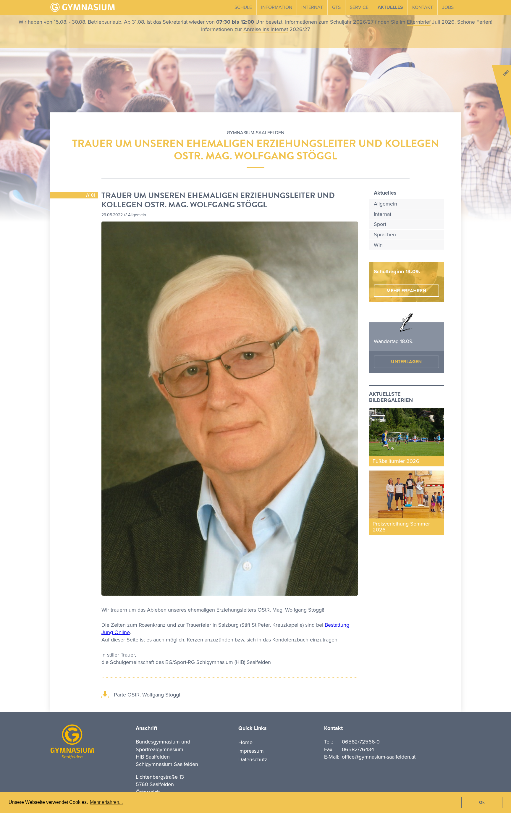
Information (276, 7)
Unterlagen (406, 361)
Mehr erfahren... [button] (106, 802)
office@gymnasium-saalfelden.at (378, 757)
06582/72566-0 (361, 741)
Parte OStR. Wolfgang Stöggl (147, 694)
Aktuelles (390, 7)
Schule (243, 7)
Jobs (448, 7)
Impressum (251, 751)
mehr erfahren (406, 290)
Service (359, 7)
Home (245, 742)
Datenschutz (252, 759)
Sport (380, 224)
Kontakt (422, 7)
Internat (312, 7)
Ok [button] (482, 802)
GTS (336, 7)
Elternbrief (419, 22)
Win (378, 245)
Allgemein (385, 204)
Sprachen (385, 234)
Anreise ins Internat (265, 29)
